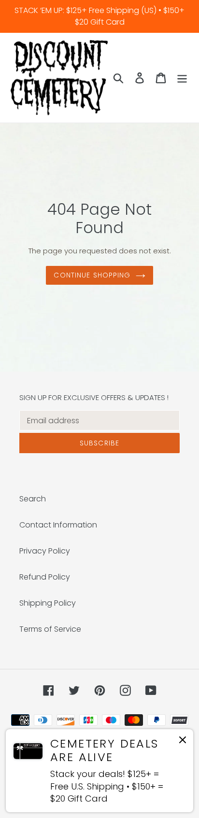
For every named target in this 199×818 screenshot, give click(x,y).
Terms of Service (50, 629)
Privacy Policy (44, 550)
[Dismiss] (182, 741)
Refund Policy (44, 576)
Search (32, 498)
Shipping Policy (47, 603)
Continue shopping (92, 275)
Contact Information (58, 524)
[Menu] (182, 77)
